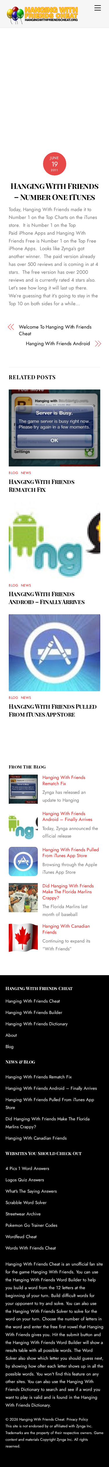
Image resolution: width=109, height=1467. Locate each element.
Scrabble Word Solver (26, 1202)
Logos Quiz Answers (25, 1180)
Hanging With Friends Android (58, 343)
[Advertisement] (54, 85)
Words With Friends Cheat (31, 1248)
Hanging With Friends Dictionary (37, 1024)
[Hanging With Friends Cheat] (42, 21)
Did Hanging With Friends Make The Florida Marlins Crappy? (68, 892)
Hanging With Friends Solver (40, 1311)
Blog (13, 472)
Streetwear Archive (23, 1214)
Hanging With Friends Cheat (33, 1001)
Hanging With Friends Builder (34, 1012)
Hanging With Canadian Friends (66, 929)
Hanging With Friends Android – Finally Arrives (47, 598)
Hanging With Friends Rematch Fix (41, 485)
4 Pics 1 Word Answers (27, 1168)
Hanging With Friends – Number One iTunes (54, 191)
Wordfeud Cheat (21, 1236)
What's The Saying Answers (31, 1191)
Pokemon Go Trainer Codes (31, 1225)
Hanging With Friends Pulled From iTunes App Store (53, 710)
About (11, 1035)
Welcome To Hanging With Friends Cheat (55, 330)
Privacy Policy (77, 1419)
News (26, 472)
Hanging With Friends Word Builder (47, 1280)
